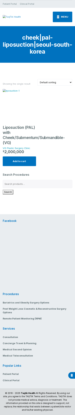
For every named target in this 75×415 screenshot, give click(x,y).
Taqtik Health (28, 393)
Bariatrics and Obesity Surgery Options (26, 302)
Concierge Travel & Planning (19, 343)
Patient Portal (10, 4)
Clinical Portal (27, 4)
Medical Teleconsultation (18, 355)
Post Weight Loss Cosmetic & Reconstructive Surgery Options (34, 310)
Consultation (10, 337)
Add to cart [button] (19, 161)
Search (8, 192)
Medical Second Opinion (17, 349)
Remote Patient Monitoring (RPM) (22, 318)
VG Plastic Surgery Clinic (16, 148)
